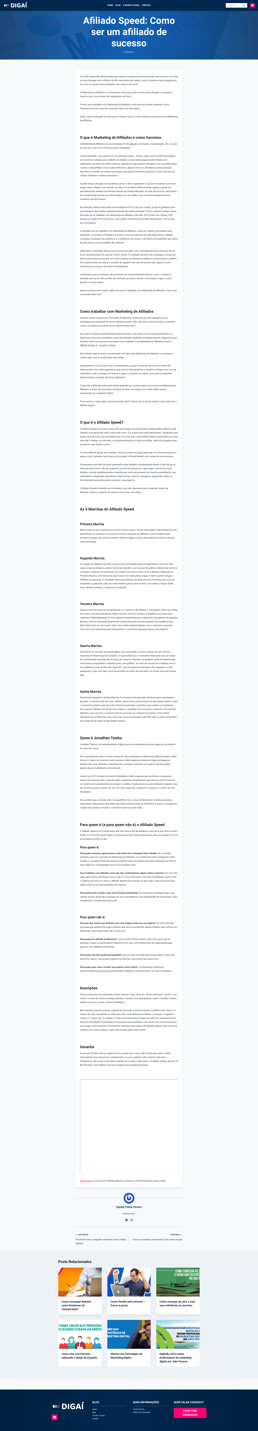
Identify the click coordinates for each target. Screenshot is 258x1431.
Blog (118, 5)
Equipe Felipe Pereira (129, 1207)
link (133, 994)
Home (110, 5)
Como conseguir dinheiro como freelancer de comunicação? (76, 1305)
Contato (146, 5)
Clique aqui (85, 1180)
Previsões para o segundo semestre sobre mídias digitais (101, 1239)
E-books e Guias (131, 5)
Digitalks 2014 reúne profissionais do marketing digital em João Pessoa (175, 1357)
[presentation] (80, 1282)
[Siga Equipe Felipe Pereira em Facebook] (126, 1220)
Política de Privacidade (141, 1412)
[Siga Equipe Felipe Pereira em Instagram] (131, 1220)
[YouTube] (252, 5)
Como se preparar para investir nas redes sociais (157, 1237)
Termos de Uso (138, 1409)
